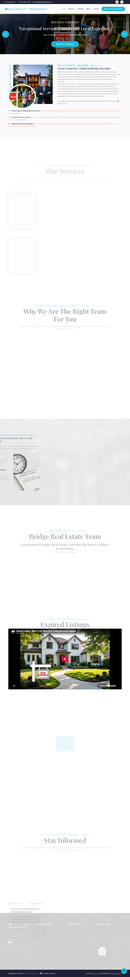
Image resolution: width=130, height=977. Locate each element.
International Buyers (77, 958)
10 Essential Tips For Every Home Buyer (64, 876)
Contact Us (11, 2)
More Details (65, 406)
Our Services (44, 940)
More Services (65, 265)
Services (81, 9)
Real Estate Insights (47, 944)
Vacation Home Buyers (78, 951)
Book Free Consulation (65, 44)
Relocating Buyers (76, 947)
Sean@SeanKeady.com (43, 2)
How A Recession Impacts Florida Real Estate (25, 876)
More (88, 9)
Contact (96, 9)
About (71, 9)
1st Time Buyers (75, 933)
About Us (43, 933)
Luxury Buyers (75, 937)
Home (63, 9)
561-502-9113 (25, 2)
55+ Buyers (73, 955)
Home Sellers (74, 930)
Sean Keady (37, 869)
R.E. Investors (74, 940)
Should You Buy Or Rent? (101, 874)
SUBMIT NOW (94, 488)
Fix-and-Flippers (75, 944)
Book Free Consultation (113, 9)
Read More (17, 203)
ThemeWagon (116, 973)
